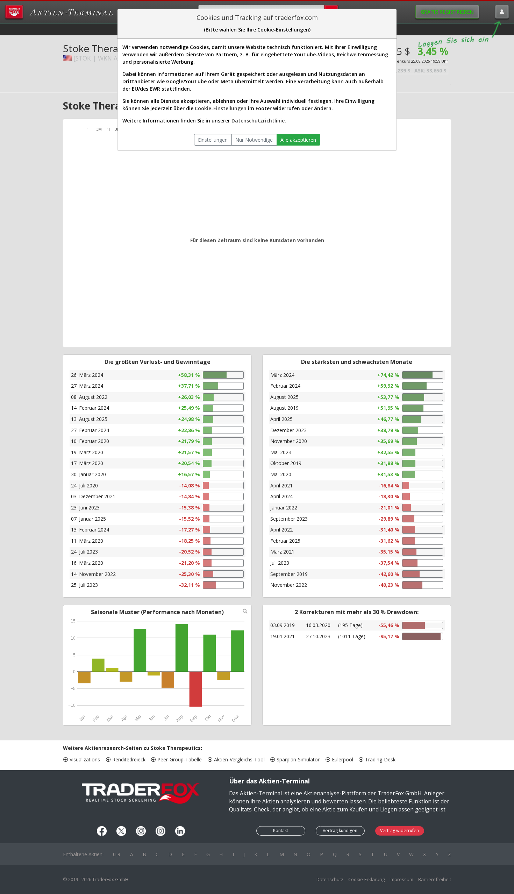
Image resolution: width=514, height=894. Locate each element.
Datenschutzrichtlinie (258, 120)
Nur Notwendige (254, 139)
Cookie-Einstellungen (221, 108)
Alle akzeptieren (298, 139)
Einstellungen (213, 139)
